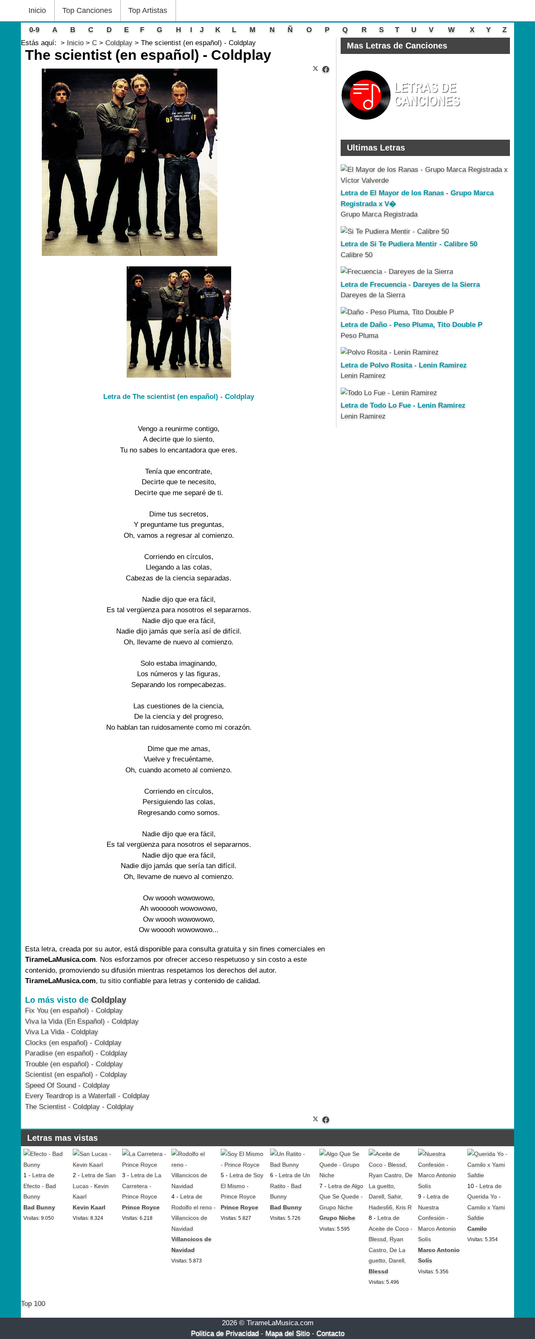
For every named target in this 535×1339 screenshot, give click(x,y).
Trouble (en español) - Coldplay (74, 1064)
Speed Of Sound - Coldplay (67, 1085)
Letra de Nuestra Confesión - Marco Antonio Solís (437, 1217)
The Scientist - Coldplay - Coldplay (79, 1107)
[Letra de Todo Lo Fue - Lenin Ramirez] (389, 393)
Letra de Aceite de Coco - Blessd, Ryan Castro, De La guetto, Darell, (391, 1239)
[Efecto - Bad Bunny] (45, 1164)
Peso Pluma (359, 336)
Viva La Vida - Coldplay (61, 1032)
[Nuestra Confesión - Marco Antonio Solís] (440, 1186)
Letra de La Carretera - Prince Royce (141, 1186)
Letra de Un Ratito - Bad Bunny (290, 1186)
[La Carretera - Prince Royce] (144, 1164)
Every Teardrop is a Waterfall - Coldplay (87, 1096)
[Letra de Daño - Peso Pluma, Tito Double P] (397, 312)
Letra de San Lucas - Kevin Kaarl (94, 1186)
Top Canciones (87, 10)
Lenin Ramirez (363, 376)
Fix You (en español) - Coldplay (74, 1010)
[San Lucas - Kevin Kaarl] (95, 1164)
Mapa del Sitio (287, 1333)
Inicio (37, 10)
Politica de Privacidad (225, 1333)
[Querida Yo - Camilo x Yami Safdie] (489, 1175)
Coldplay (108, 999)
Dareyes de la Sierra (373, 295)
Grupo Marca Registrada (379, 214)
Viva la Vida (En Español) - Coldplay (82, 1021)
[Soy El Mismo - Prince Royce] (243, 1164)
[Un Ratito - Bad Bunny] (292, 1164)
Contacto (330, 1333)
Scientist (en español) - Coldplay (76, 1074)
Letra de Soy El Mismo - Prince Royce (242, 1186)
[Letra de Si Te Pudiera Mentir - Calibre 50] (395, 231)
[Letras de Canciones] (402, 124)
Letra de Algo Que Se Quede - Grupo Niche (341, 1197)
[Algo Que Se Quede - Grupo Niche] (341, 1175)
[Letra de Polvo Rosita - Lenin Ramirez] (390, 352)
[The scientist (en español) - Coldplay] (325, 70)
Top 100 (33, 1304)
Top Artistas (147, 10)
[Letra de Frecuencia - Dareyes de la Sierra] (397, 272)
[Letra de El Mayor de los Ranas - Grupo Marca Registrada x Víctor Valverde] (425, 180)
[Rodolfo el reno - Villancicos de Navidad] (193, 1186)
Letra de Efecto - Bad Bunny (39, 1186)
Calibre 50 (356, 255)
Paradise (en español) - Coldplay (76, 1053)
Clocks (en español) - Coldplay (73, 1043)
